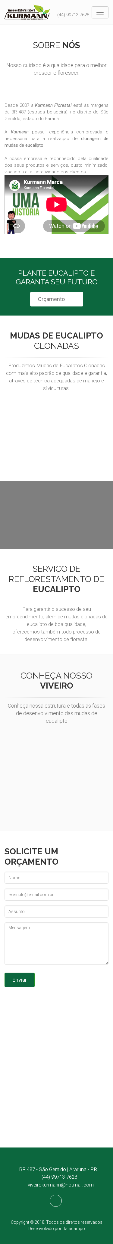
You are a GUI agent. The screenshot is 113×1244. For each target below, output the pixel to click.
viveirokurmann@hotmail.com (61, 1185)
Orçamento (51, 299)
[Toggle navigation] (100, 12)
